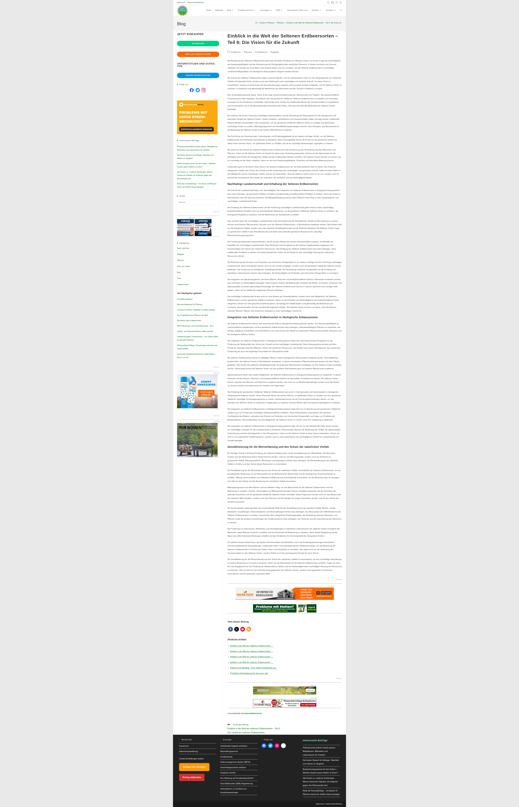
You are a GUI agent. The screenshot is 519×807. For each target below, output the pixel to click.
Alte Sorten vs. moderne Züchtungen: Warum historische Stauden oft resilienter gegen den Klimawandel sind (194, 175)
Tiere (179, 278)
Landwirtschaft (182, 284)
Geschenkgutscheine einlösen (233, 767)
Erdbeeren (236, 52)
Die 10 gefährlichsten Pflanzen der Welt (192, 315)
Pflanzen (248, 52)
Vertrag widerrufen (191, 777)
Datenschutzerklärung (195, 2)
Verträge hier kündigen (194, 767)
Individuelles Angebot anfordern (233, 746)
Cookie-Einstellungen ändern (191, 759)
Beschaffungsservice (229, 751)
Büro (179, 272)
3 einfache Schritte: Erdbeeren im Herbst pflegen (196, 310)
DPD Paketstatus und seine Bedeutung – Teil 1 (195, 326)
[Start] (256, 23)
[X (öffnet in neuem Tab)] (328, 2)
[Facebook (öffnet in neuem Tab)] (332, 2)
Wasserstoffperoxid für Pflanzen (189, 304)
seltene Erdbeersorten (251, 713)
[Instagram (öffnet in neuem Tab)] (337, 2)
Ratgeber (275, 52)
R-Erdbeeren (261, 52)
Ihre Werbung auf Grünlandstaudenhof (236, 778)
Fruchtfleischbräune (184, 299)
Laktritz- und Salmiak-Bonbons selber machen (195, 331)
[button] (230, 629)
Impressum (181, 2)
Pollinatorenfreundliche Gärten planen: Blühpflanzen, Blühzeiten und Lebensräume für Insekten (319, 751)
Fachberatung (226, 757)
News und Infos (183, 248)
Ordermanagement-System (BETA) (235, 762)
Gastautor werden (228, 773)
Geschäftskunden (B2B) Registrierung (236, 783)
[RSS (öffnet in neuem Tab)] (340, 2)
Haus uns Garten (183, 266)
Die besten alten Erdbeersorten (189, 321)
